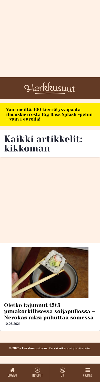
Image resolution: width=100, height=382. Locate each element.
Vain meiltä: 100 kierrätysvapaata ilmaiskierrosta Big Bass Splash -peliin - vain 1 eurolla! (49, 114)
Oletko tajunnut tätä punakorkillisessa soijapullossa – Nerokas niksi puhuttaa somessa (49, 311)
